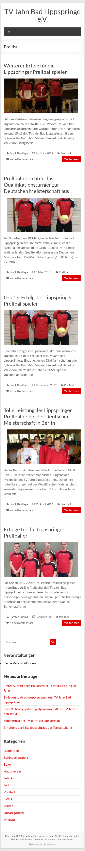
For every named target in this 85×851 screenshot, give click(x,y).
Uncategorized (14, 813)
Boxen (8, 764)
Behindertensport (16, 757)
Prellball (65, 153)
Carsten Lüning (18, 616)
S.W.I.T (8, 799)
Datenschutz (35, 844)
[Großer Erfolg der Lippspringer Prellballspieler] (41, 312)
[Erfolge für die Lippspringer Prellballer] (41, 544)
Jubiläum (10, 778)
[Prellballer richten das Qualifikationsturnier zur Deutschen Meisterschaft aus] (44, 199)
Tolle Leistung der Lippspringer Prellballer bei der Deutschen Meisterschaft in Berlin (38, 416)
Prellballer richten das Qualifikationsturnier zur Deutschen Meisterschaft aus (36, 184)
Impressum (50, 844)
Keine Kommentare (21, 159)
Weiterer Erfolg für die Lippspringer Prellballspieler (35, 68)
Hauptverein (12, 771)
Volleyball (10, 819)
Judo (7, 785)
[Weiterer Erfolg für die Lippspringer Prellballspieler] (41, 80)
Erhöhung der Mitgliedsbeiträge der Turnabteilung (38, 727)
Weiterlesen (71, 159)
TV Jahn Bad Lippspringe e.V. (42, 15)
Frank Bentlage (18, 153)
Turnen (8, 806)
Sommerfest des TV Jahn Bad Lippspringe (32, 720)
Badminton (11, 750)
